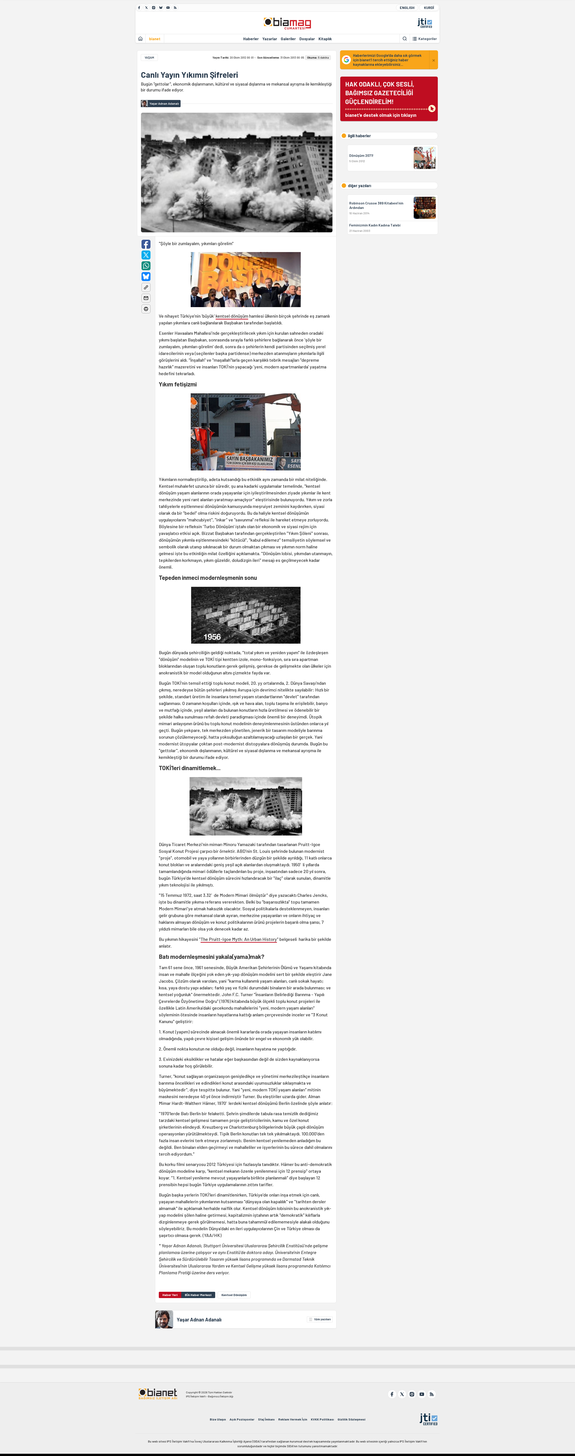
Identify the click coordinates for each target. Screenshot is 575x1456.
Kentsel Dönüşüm (234, 1295)
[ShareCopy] (146, 287)
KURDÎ (429, 7)
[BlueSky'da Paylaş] (146, 276)
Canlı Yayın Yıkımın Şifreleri (189, 74)
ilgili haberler (359, 135)
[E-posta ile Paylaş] (146, 298)
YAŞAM (149, 57)
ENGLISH (407, 7)
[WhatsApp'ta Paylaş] (146, 265)
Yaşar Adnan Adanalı (199, 1319)
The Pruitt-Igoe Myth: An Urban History (239, 939)
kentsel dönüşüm (232, 316)
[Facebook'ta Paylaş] (146, 244)
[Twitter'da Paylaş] (146, 254)
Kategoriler (427, 38)
